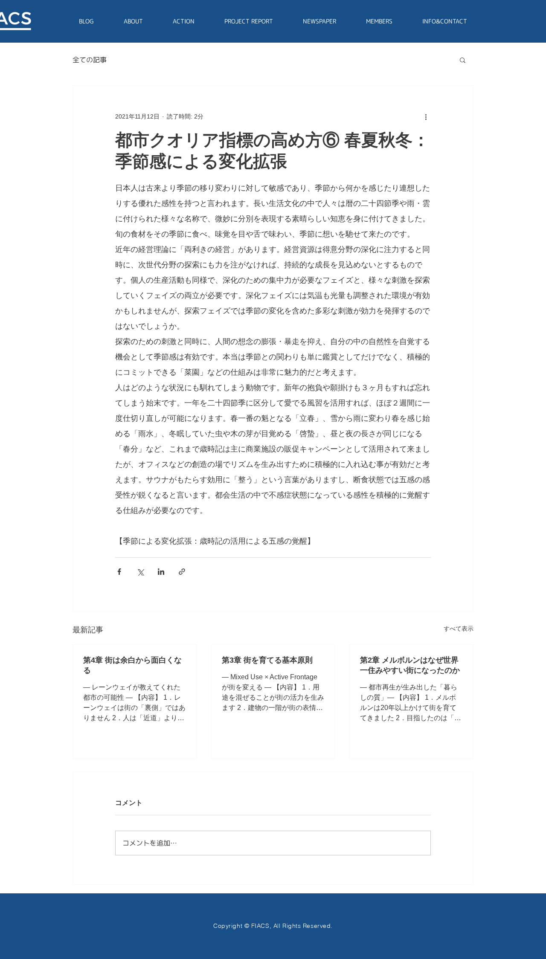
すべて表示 (458, 628)
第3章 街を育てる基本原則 (267, 660)
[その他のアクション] (426, 116)
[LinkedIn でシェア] (161, 572)
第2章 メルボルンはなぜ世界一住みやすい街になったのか (410, 665)
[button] (463, 59)
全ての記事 (90, 59)
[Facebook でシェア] (119, 572)
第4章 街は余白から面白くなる (132, 665)
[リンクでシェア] (182, 572)
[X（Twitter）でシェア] (140, 572)
